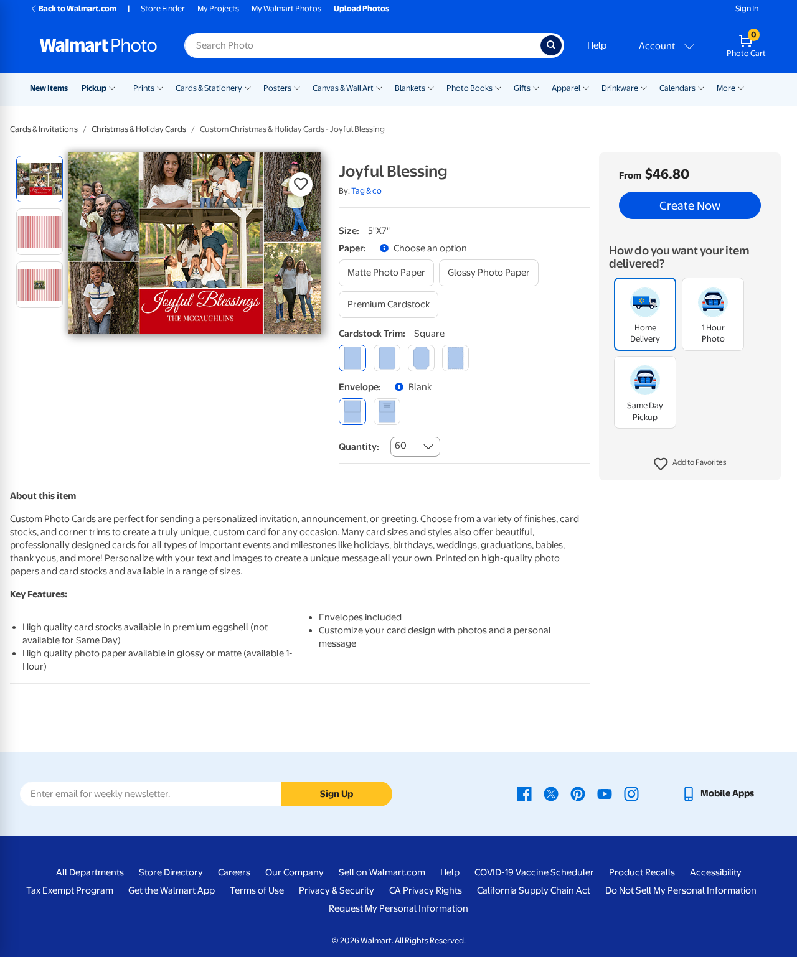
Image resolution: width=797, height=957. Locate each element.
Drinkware (619, 88)
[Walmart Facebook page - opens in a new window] (524, 793)
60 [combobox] (401, 445)
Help (596, 45)
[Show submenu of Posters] (297, 87)
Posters (277, 88)
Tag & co (366, 190)
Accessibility (716, 872)
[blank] (352, 411)
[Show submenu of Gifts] (536, 87)
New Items (49, 88)
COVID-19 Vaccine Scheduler (534, 872)
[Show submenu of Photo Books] (498, 87)
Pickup (94, 88)
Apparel (566, 88)
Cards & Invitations (44, 129)
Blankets (410, 88)
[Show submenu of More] (741, 87)
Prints (143, 88)
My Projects (218, 8)
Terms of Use (257, 890)
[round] (387, 358)
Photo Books (469, 88)
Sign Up (336, 794)
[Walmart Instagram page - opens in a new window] (631, 793)
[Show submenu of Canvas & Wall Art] (379, 87)
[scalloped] (455, 358)
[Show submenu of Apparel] (586, 87)
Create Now (689, 205)
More (726, 88)
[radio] (39, 179)
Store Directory (171, 872)
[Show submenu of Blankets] (431, 87)
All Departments (90, 872)
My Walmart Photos (286, 8)
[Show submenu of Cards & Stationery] (248, 87)
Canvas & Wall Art (343, 88)
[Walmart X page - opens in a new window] (551, 793)
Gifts (522, 88)
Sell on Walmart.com (382, 872)
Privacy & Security (336, 890)
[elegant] (421, 358)
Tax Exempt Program (69, 890)
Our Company (294, 872)
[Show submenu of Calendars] (701, 87)
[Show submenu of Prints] (160, 87)
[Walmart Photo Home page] (98, 45)
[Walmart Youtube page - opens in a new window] (604, 793)
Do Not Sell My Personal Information (681, 890)
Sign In (746, 8)
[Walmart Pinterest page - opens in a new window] (577, 793)
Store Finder (163, 8)
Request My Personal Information (398, 908)
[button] (690, 464)
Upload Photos (361, 8)
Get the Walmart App (171, 890)
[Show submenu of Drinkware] (644, 87)
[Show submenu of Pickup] (114, 87)
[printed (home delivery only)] (387, 411)
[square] (352, 358)
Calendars (677, 88)
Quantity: (359, 446)
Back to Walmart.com (77, 8)
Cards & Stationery (209, 88)
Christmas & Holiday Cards (139, 129)
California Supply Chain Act (533, 890)
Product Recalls (642, 872)
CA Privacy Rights (425, 890)
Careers (234, 872)
